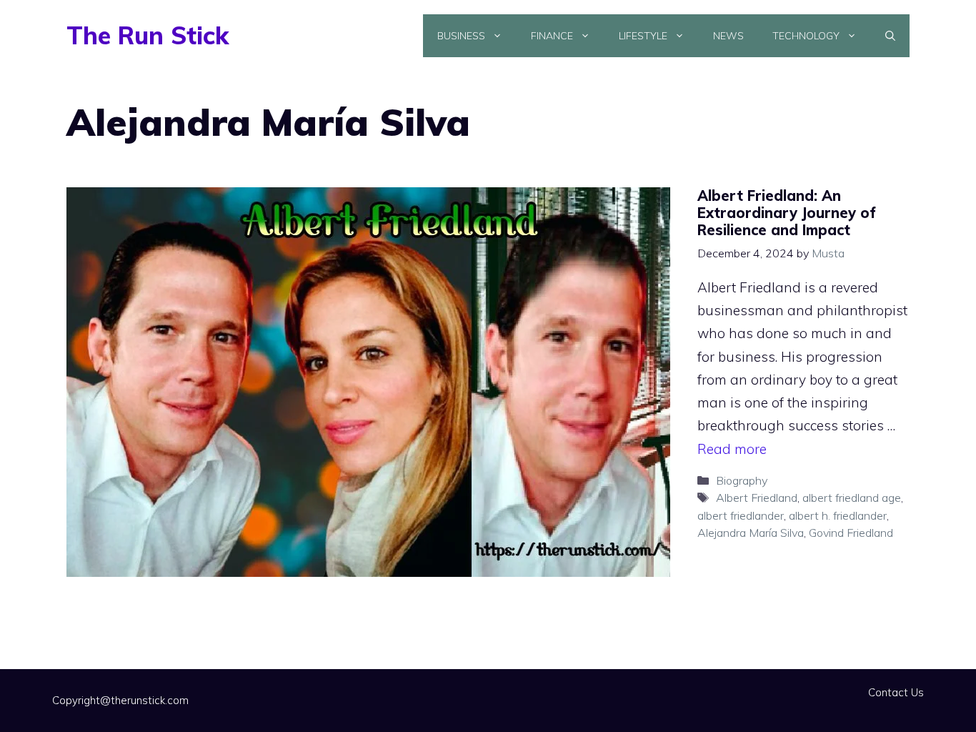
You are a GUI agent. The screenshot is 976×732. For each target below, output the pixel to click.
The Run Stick (147, 35)
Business (461, 35)
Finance (552, 35)
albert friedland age (851, 497)
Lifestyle (643, 35)
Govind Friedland (851, 532)
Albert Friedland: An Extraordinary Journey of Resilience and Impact (786, 213)
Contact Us (896, 692)
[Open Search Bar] (890, 35)
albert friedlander (740, 515)
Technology (806, 35)
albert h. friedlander (838, 515)
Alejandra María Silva (750, 532)
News (728, 35)
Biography (741, 480)
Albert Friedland (756, 497)
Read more (732, 449)
